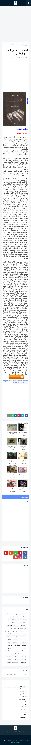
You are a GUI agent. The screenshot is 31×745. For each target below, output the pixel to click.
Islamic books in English (13, 662)
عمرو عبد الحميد (22, 639)
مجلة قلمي (24, 674)
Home (21, 738)
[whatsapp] (15, 553)
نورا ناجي (9, 659)
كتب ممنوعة (16, 410)
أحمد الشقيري (14, 616)
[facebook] (25, 553)
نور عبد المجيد (17, 659)
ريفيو (13, 636)
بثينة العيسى (23, 625)
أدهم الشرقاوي (12, 619)
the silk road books (11, 674)
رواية (17, 636)
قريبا (9, 642)
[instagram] (20, 557)
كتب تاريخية (17, 645)
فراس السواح (15, 642)
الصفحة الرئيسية (24, 44)
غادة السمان (23, 642)
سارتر (8, 636)
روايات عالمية (9, 633)
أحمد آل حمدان (23, 616)
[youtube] (15, 557)
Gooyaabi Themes (15, 742)
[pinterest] (20, 553)
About (16, 738)
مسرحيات (10, 653)
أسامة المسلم (15, 622)
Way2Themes (16, 741)
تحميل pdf (16, 625)
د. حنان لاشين (16, 631)
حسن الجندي (13, 628)
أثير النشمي (15, 614)
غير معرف (23, 57)
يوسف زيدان (23, 662)
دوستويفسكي (8, 631)
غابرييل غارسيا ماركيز (12, 639)
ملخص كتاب (23, 656)
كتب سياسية (17, 44)
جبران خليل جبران (22, 628)
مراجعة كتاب (17, 653)
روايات (24, 633)
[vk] (25, 557)
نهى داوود (24, 659)
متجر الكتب (8, 650)
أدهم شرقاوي (23, 622)
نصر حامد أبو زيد (8, 656)
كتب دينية (10, 645)
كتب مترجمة (9, 648)
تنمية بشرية (9, 625)
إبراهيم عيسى (23, 614)
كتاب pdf (24, 645)
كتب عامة (16, 648)
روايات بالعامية (18, 633)
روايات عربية (23, 636)
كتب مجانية (23, 650)
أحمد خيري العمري (22, 619)
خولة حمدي (23, 631)
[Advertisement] (15, 24)
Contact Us (10, 738)
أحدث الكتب (7, 614)
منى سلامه (16, 656)
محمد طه (24, 653)
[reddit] (11, 553)
